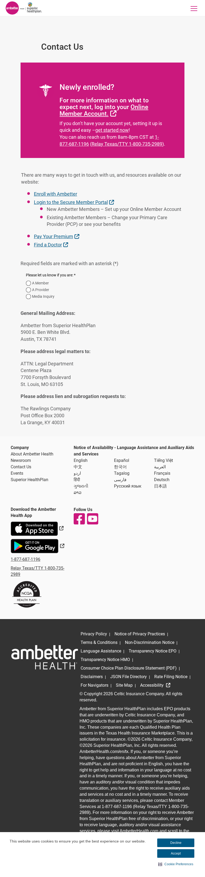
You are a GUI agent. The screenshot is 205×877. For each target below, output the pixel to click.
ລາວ (77, 492)
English (81, 460)
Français (162, 473)
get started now (112, 130)
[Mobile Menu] (194, 8)
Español (121, 460)
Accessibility (152, 685)
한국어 (120, 466)
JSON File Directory (128, 676)
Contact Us (21, 466)
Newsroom (21, 460)
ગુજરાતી (81, 486)
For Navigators (94, 685)
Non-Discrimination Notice (149, 642)
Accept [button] (176, 853)
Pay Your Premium (57, 236)
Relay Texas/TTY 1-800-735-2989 (127, 144)
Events (17, 473)
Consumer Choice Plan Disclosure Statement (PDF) (129, 668)
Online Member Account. (104, 110)
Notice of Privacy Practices (140, 633)
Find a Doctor (51, 245)
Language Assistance (101, 651)
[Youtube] (92, 519)
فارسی (120, 479)
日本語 (160, 486)
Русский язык (127, 486)
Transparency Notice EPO (152, 651)
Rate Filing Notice (170, 676)
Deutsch (161, 479)
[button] (175, 864)
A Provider (40, 290)
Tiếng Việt (163, 460)
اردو (77, 473)
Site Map (124, 685)
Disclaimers (92, 676)
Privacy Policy (94, 633)
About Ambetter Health (32, 454)
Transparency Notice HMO (105, 659)
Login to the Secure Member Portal (74, 202)
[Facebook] (79, 519)
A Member (40, 283)
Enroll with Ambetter (55, 194)
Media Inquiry (43, 296)
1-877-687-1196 (25, 559)
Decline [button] (176, 843)
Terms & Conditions (99, 642)
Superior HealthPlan (29, 479)
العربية (160, 466)
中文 (78, 466)
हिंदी (77, 479)
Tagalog (121, 473)
